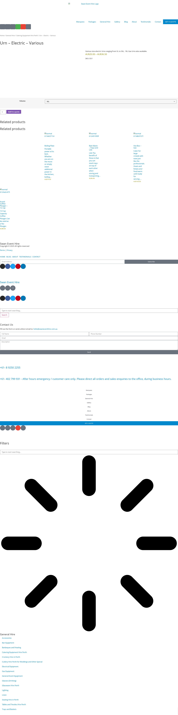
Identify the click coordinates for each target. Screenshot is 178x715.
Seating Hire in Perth (10, 699)
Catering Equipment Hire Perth (27, 35)
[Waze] (7, 288)
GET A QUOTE (170, 22)
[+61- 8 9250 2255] (2, 361)
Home (2, 35)
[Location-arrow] (2, 26)
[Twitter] (12, 266)
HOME (2, 257)
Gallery (117, 22)
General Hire (105, 22)
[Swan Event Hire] (2, 276)
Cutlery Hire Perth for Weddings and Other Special (22, 662)
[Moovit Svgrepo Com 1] (12, 288)
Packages (92, 22)
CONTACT (36, 257)
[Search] (12, 26)
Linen (4, 695)
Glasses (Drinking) (9, 681)
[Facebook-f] (7, 266)
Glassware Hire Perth (10, 685)
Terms (2, 250)
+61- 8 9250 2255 (10, 367)
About (134, 22)
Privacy (9, 250)
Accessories (7, 638)
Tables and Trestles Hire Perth (14, 704)
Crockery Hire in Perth (11, 657)
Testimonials (146, 22)
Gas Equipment (8, 671)
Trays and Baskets (9, 709)
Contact (158, 22)
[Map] (2, 288)
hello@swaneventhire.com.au (45, 329)
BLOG (8, 257)
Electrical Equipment (10, 666)
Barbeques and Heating (11, 647)
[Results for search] (89, 543)
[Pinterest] (18, 266)
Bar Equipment (8, 643)
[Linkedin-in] (23, 266)
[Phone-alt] (28, 26)
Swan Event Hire (9, 282)
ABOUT (15, 257)
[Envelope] (23, 26)
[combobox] (89, 310)
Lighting (5, 690)
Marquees (80, 22)
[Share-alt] (7, 26)
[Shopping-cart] (18, 26)
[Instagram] (2, 266)
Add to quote (13, 112)
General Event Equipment (12, 676)
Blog (126, 22)
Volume (22, 101)
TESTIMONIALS (25, 257)
